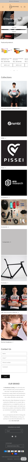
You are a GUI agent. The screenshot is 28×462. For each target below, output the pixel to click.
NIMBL (3, 138)
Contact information (18, 458)
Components (6, 242)
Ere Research (4, 197)
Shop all (14, 27)
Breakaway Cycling (8, 456)
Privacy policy (23, 456)
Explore (14, 31)
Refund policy (10, 458)
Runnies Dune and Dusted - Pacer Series (18, 59)
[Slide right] (17, 70)
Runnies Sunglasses (6, 342)
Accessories (4, 227)
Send (5, 376)
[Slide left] (10, 70)
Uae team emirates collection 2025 (10, 108)
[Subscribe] (21, 431)
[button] (2, 6)
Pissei (2, 168)
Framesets (4, 283)
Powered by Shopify (16, 456)
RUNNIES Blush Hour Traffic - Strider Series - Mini (6, 59)
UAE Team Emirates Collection (9, 312)
